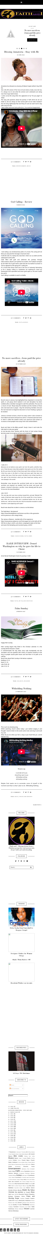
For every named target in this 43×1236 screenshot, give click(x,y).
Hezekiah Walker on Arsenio (21, 983)
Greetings (27, 1173)
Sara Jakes (15, 1202)
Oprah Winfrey (14, 1194)
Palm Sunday (21, 608)
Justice (13, 1184)
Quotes (10, 1201)
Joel (28, 1179)
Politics (23, 1196)
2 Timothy (23, 1152)
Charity (28, 1158)
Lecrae (30, 1184)
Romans (10, 1202)
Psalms (32, 1198)
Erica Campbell (31, 1169)
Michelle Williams (12, 1190)
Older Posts (37, 805)
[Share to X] (26, 162)
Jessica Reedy (20, 1179)
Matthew (10, 1188)
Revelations (28, 1201)
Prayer (17, 1198)
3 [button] (22, 49)
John (9, 1182)
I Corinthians (31, 1175)
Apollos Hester (15, 1154)
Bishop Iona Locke (29, 1156)
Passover (27, 681)
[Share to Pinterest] (28, 162)
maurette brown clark (19, 1188)
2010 (12, 1133)
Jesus (25, 1180)
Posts (12, 1085)
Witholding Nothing (21, 689)
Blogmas (11, 1158)
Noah (9, 1194)
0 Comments (17, 162)
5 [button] (27, 49)
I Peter (13, 1177)
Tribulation (22, 1207)
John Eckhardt (15, 1182)
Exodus (13, 1171)
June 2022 (13, 1108)
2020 (12, 1115)
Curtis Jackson (21, 1162)
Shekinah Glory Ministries (28, 1202)
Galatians (32, 1171)
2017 (12, 1121)
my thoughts (27, 1192)
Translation (16, 1207)
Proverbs (27, 1198)
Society (15, 1205)
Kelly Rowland (18, 1184)
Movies (25, 322)
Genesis (16, 1173)
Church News (19, 536)
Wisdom (26, 1209)
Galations (10, 1173)
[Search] (30, 867)
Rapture (17, 1200)
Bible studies (18, 1156)
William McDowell (19, 1209)
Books (16, 1158)
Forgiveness (27, 1171)
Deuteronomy (18, 1164)
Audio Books (22, 1154)
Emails (33, 1166)
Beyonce (10, 1156)
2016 (12, 1122)
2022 (12, 1106)
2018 (12, 1119)
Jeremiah (14, 1179)
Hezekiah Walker (12, 1175)
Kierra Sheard (25, 1184)
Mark (9, 1186)
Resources (22, 1201)
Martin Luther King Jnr (17, 1186)
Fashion (22, 1171)
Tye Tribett (28, 1207)
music (29, 166)
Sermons (20, 1203)
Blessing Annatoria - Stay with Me (21, 52)
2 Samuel (18, 1152)
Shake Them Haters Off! (21, 959)
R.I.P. (13, 1201)
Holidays (20, 681)
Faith (21, 322)
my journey (19, 1192)
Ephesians (24, 1169)
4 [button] (24, 49)
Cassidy (24, 1158)
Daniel (33, 1162)
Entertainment (21, 166)
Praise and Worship (25, 796)
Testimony (25, 1204)
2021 (12, 1113)
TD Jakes (19, 1205)
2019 (12, 1117)
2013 (12, 1128)
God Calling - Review (21, 202)
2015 (12, 1124)
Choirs (19, 1160)
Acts (27, 1152)
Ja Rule (10, 1179)
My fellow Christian (26, 601)
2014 (12, 1126)
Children (15, 1160)
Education (25, 1166)
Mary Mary (32, 1186)
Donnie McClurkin (26, 1164)
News (30, 536)
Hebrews (32, 1173)
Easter (10, 1167)
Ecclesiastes (17, 1166)
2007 (12, 1139)
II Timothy (24, 1177)
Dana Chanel (28, 1162)
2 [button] (20, 49)
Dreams (33, 1164)
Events (10, 1171)
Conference (14, 1162)
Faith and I (7, 1233)
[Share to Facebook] (23, 162)
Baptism (27, 1154)
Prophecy (22, 1198)
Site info (10, 1205)
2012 (12, 1130)
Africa (29, 1152)
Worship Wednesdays (13, 1211)
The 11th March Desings (31, 1233)
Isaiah (33, 1177)
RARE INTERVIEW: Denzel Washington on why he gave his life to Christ (21, 546)
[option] (21, 33)
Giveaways (21, 1173)
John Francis (22, 1181)
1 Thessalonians (12, 1152)
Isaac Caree (29, 1177)
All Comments (15, 1089)
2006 (12, 1140)
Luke (33, 1184)
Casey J (20, 1158)
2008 (12, 1137)
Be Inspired (32, 1154)
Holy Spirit (24, 1175)
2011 (12, 1131)
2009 (12, 1135)
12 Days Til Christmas (21, 1073)
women (32, 1209)
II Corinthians (18, 1177)
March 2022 (14, 1112)
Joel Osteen (32, 1179)
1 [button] (17, 49)
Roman (33, 1200)
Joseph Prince (29, 1181)
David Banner (11, 1164)
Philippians (17, 1196)
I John (9, 1177)
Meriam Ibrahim (30, 1188)
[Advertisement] (21, 185)
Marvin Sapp (26, 1186)
